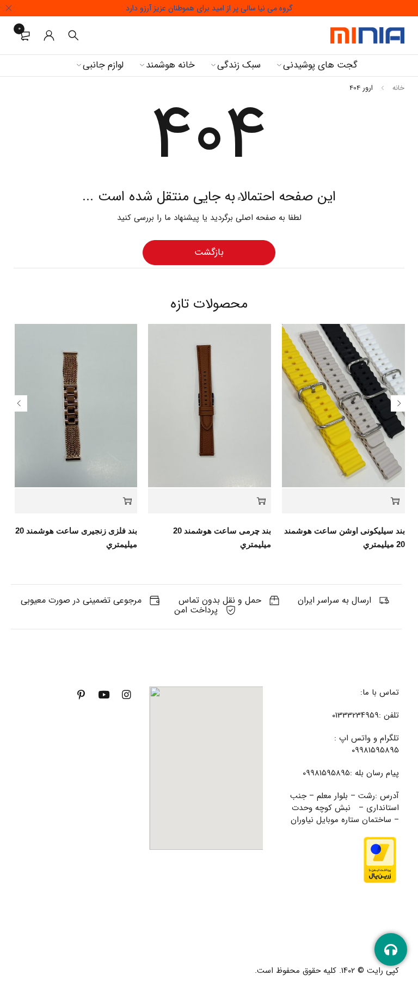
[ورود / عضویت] (49, 35)
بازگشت (209, 252)
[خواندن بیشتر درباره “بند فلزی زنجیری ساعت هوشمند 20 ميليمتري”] (76, 501)
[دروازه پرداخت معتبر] (380, 842)
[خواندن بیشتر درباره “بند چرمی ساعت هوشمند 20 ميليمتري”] (209, 501)
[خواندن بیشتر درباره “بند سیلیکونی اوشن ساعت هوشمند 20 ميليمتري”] (343, 501)
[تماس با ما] (390, 949)
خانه (398, 88)
